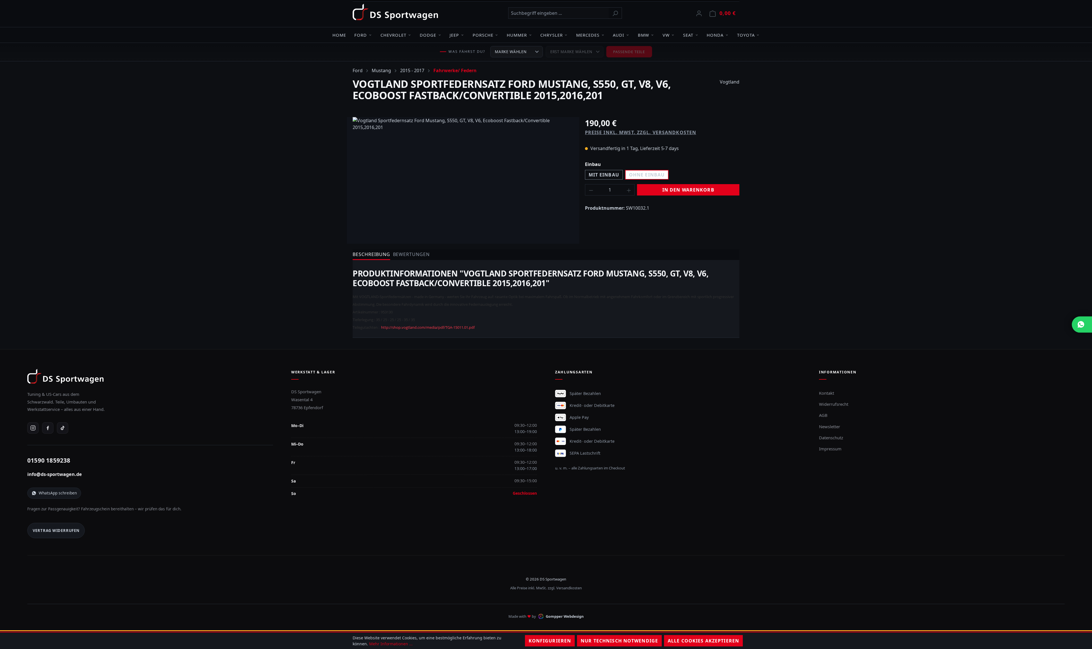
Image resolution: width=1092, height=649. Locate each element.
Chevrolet (393, 35)
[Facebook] (47, 428)
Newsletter (829, 426)
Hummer (517, 35)
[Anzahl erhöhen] (629, 189)
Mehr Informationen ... (391, 643)
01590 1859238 (49, 460)
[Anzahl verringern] (591, 189)
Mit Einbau (604, 175)
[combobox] (558, 13)
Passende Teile (629, 51)
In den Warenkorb (688, 190)
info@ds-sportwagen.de (54, 474)
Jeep (454, 35)
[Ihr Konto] (699, 13)
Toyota (746, 35)
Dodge (428, 35)
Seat (688, 35)
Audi (618, 35)
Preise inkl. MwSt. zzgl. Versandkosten (640, 132)
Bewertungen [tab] (411, 254)
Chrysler (551, 35)
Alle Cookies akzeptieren (703, 641)
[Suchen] (615, 13)
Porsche (483, 35)
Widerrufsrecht (833, 404)
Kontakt (826, 393)
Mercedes (587, 35)
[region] (463, 178)
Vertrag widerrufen (56, 530)
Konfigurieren (550, 641)
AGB (823, 415)
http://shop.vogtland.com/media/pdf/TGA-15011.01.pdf (428, 327)
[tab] (371, 254)
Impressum (830, 449)
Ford (360, 35)
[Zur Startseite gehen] (395, 12)
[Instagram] (33, 428)
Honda (715, 35)
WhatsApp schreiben (58, 493)
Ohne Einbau (647, 175)
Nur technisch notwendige (619, 641)
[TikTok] (62, 428)
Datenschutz (831, 437)
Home (339, 35)
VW (666, 35)
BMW (643, 35)
